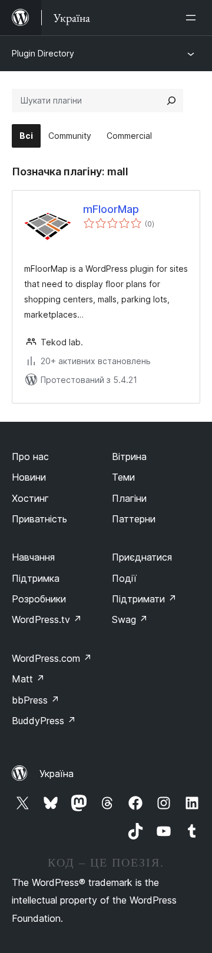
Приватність (39, 519)
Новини (29, 477)
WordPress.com (52, 658)
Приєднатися (142, 557)
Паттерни (133, 519)
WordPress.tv (47, 619)
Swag (130, 619)
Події (124, 578)
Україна (56, 773)
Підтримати (144, 599)
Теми (123, 477)
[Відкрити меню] (193, 17)
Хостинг (30, 498)
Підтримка (35, 578)
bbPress (35, 700)
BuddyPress (44, 721)
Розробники (39, 599)
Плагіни (129, 498)
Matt (28, 679)
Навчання (33, 557)
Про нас (30, 456)
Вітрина (129, 456)
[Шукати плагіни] (171, 100)
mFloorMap (111, 209)
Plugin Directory (43, 53)
